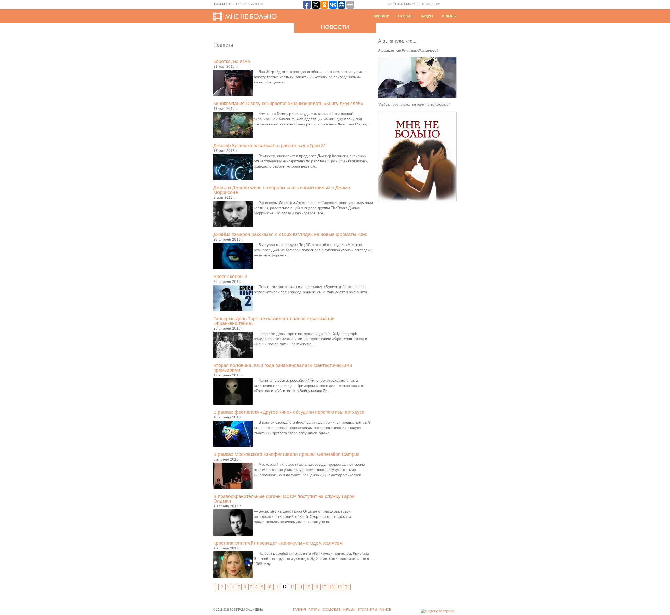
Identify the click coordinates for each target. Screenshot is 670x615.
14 (300, 587)
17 (324, 587)
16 (316, 587)
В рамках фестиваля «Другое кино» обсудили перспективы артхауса (288, 412)
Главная (299, 609)
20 (347, 587)
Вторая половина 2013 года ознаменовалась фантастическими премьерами (282, 368)
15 (308, 587)
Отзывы (449, 16)
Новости (381, 16)
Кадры (427, 16)
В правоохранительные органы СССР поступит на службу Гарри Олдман (284, 499)
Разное (385, 609)
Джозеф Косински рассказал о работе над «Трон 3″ (269, 145)
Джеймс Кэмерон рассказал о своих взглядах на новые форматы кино (290, 234)
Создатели (331, 609)
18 (332, 587)
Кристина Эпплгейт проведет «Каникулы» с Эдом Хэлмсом (278, 543)
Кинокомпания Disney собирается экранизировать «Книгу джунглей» (288, 103)
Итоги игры (367, 609)
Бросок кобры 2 (230, 276)
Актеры (314, 609)
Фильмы (349, 609)
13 (292, 587)
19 (339, 587)
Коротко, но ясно (231, 61)
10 (269, 587)
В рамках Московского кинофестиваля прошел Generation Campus (286, 454)
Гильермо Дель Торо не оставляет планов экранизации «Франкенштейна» (273, 321)
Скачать (405, 16)
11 (277, 587)
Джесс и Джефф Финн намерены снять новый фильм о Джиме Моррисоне (281, 190)
